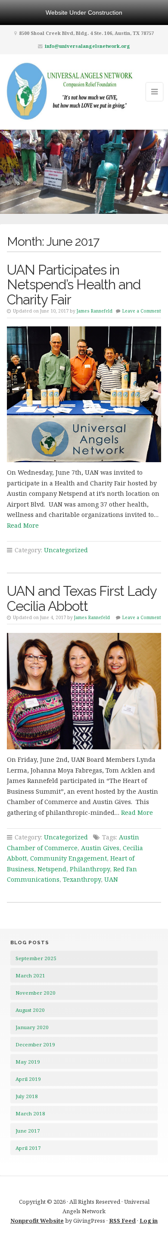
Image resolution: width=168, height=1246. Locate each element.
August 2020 (30, 1010)
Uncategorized (66, 550)
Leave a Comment (141, 311)
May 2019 (28, 1061)
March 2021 (30, 975)
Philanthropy (90, 869)
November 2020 (36, 992)
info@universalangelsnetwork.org (87, 46)
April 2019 (28, 1079)
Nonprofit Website (37, 1220)
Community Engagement (68, 858)
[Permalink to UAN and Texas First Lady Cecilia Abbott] (84, 691)
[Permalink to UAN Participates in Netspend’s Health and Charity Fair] (84, 394)
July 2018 (27, 1096)
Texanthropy (82, 879)
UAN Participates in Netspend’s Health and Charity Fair (74, 285)
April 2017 (28, 1148)
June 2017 (28, 1130)
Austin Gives (100, 848)
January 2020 (32, 1027)
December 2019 (35, 1044)
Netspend (51, 869)
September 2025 (36, 958)
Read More (23, 525)
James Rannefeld (94, 311)
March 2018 (30, 1113)
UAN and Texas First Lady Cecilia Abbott (81, 598)
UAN (111, 879)
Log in (149, 1220)
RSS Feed (122, 1220)
